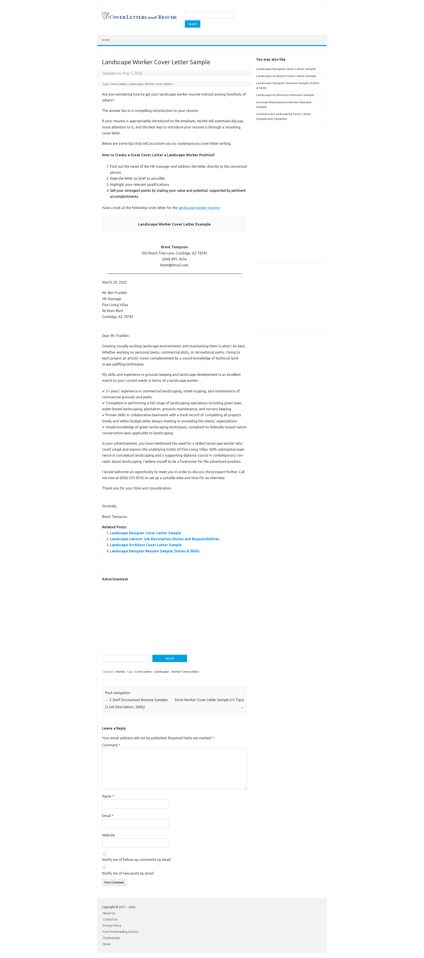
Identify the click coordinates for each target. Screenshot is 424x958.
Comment (111, 745)
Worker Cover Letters (158, 83)
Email (108, 816)
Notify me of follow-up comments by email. (136, 860)
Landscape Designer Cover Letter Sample (145, 533)
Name (108, 796)
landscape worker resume (198, 208)
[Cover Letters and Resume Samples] (139, 19)
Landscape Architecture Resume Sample (285, 94)
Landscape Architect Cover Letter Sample (146, 545)
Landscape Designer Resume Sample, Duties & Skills (154, 551)
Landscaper (136, 83)
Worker (120, 671)
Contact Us (110, 919)
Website (108, 835)
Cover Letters (118, 83)
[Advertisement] (174, 613)
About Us (109, 913)
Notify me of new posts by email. (128, 873)
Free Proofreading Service (120, 932)
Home (106, 40)
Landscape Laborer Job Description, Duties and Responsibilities (164, 539)
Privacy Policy (112, 925)
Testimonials (111, 938)
